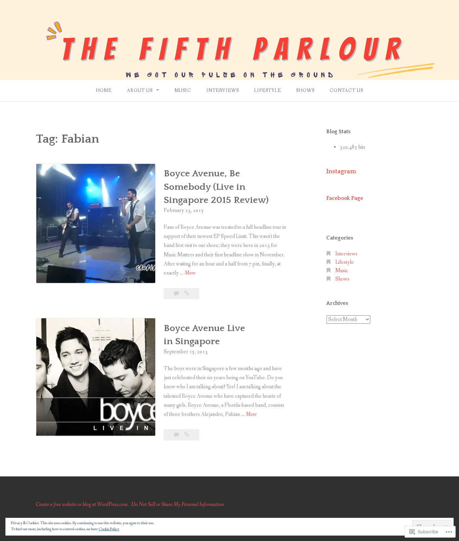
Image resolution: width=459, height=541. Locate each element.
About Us (140, 90)
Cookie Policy (109, 529)
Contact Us (346, 90)
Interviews (222, 90)
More (189, 273)
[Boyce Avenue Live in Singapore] (186, 434)
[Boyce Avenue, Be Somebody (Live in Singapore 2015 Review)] (186, 293)
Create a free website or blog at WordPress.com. (82, 504)
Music (182, 90)
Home (104, 90)
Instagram (341, 171)
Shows (305, 90)
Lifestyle (267, 90)
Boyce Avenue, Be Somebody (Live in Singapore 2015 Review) (216, 186)
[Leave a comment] (177, 293)
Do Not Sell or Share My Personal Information (177, 504)
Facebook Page (344, 198)
